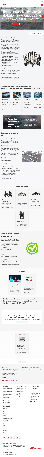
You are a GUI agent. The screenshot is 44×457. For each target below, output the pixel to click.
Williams (4, 432)
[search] (42, 1)
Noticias (31, 391)
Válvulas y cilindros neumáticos (7, 403)
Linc (4, 423)
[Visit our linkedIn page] (8, 438)
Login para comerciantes (34, 390)
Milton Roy (5, 427)
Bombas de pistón (6, 397)
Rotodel (4, 428)
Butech (4, 410)
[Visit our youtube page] (17, 438)
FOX (4, 413)
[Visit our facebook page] (11, 438)
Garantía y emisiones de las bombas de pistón (35, 397)
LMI (4, 425)
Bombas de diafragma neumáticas (7, 389)
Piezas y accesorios (20, 391)
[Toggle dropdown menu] (42, 89)
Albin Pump (5, 408)
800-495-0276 (14, 380)
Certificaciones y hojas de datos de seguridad (35, 394)
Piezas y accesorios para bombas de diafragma (21, 389)
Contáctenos (32, 401)
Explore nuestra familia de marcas (9, 443)
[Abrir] (42, 5)
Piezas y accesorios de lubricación (20, 394)
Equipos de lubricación (7, 400)
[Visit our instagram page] (20, 438)
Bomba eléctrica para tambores (7, 395)
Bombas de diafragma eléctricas (7, 392)
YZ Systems (5, 433)
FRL (4, 399)
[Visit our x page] (14, 438)
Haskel (4, 416)
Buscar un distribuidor (34, 388)
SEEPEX (5, 430)
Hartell (4, 415)
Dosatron (5, 411)
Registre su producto (34, 399)
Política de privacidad (7, 450)
